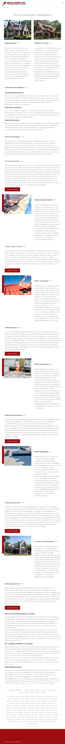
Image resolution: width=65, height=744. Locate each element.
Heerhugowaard (50, 705)
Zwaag (33, 707)
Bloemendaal (10, 701)
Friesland (26, 690)
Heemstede (43, 705)
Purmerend (54, 712)
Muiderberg (33, 703)
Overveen (16, 701)
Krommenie (41, 721)
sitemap (12, 741)
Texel (46, 714)
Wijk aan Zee (35, 699)
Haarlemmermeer (51, 703)
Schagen (8, 714)
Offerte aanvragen (12, 189)
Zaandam (54, 721)
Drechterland (44, 701)
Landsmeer (14, 710)
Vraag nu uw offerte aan (30, 683)
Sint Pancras (31, 710)
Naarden (39, 703)
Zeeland (37, 692)
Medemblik (9, 712)
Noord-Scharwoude (39, 710)
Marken (23, 719)
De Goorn (49, 707)
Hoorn (29, 707)
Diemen (38, 701)
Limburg (32, 692)
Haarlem (44, 703)
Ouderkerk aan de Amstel (44, 712)
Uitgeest (9, 716)
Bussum (22, 703)
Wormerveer (48, 721)
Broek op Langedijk (22, 710)
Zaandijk (30, 723)
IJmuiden (29, 716)
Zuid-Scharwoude (49, 710)
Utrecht (38, 690)
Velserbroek (54, 716)
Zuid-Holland (19, 690)
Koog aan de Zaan (33, 721)
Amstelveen (27, 696)
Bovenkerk (34, 696)
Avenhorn (43, 707)
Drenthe (26, 692)
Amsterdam (49, 696)
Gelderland (50, 690)
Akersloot (22, 701)
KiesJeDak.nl (7, 741)
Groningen (32, 690)
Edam (49, 701)
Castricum (27, 701)
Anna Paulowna (23, 707)
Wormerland (14, 721)
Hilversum (16, 707)
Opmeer (21, 712)
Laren (55, 710)
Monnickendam (30, 719)
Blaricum (41, 699)
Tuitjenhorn (13, 714)
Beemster (56, 696)
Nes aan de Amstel (42, 696)
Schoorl (23, 699)
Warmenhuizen (26, 714)
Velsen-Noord (41, 716)
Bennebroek (53, 699)
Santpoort (34, 716)
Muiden (27, 703)
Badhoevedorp (9, 705)
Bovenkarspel (34, 714)
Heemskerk (36, 705)
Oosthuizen (54, 701)
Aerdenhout (47, 699)
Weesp (36, 719)
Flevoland (43, 692)
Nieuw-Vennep (23, 705)
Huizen (38, 707)
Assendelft (25, 721)
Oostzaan (16, 712)
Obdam (8, 710)
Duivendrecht (35, 712)
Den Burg (56, 714)
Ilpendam (18, 719)
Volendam (11, 703)
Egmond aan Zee (16, 699)
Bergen (9, 699)
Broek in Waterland (10, 719)
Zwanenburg (30, 705)
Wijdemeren (41, 719)
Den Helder (9, 707)
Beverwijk (28, 699)
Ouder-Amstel (27, 712)
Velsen (18, 716)
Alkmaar (22, 696)
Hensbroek (54, 707)
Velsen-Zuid (48, 716)
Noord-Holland (10, 690)
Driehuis (23, 716)
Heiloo (56, 705)
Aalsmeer (17, 696)
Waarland (20, 714)
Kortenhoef (48, 719)
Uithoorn (14, 716)
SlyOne (19, 741)
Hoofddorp (16, 705)
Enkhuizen (17, 703)
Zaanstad (20, 721)
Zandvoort (35, 723)
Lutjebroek (41, 714)
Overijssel (43, 690)
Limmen (33, 701)
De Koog (50, 714)
